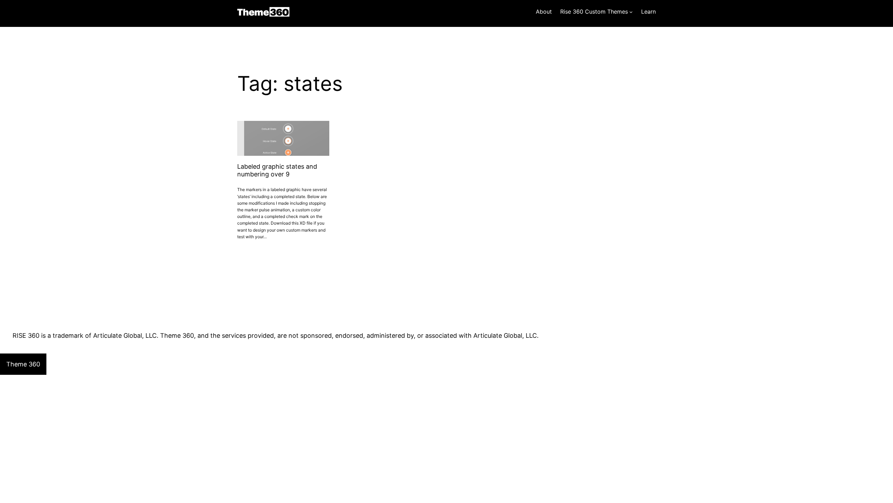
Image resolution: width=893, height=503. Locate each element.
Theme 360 (263, 12)
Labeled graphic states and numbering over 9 (277, 170)
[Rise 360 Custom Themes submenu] (631, 12)
